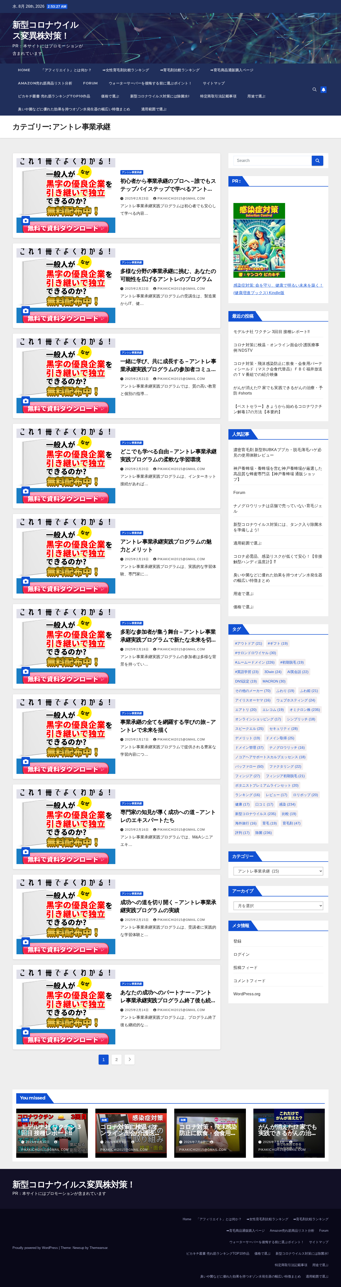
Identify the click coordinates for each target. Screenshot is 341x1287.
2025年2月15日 (137, 920)
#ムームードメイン (255, 662)
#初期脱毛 (292, 662)
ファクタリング (285, 766)
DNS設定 (246, 681)
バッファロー (249, 766)
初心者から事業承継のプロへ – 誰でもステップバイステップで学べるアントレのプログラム (168, 189)
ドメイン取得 (280, 738)
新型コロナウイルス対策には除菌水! (159, 96)
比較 (289, 814)
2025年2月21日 (137, 379)
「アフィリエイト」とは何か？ (66, 70)
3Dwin (273, 672)
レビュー (276, 795)
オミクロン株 (305, 710)
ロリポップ (305, 795)
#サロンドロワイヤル (255, 653)
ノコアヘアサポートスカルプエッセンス (270, 757)
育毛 (269, 823)
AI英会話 (298, 672)
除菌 (263, 833)
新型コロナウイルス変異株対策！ (73, 1184)
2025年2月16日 (137, 829)
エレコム (273, 710)
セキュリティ (283, 729)
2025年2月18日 (137, 649)
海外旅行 (246, 823)
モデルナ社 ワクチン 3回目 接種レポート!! (271, 332)
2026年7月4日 (274, 1142)
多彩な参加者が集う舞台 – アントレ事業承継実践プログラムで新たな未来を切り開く (168, 639)
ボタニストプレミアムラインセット (267, 785)
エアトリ (246, 710)
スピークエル (249, 729)
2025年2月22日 (137, 288)
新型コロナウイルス (255, 814)
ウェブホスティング (295, 700)
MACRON (274, 681)
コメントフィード (249, 981)
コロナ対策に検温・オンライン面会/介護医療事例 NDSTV (130, 1133)
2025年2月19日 (137, 559)
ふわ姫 (309, 691)
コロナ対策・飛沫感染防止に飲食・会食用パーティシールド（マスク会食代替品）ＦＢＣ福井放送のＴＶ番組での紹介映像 (277, 369)
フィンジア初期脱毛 (285, 776)
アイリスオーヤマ (253, 700)
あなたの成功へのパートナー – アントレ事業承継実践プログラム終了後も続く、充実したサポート (166, 1000)
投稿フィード (245, 967)
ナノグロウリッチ (287, 747)
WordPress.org (247, 994)
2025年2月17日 (137, 739)
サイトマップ (214, 83)
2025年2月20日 (137, 469)
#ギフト (278, 643)
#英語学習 (247, 672)
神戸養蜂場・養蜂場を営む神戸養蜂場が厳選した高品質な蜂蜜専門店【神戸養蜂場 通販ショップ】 (277, 473)
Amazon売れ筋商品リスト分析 (45, 83)
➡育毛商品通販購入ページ (231, 70)
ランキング (247, 795)
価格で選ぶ (110, 96)
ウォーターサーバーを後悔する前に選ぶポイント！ (150, 83)
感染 (287, 804)
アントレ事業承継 (132, 172)
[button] (315, 89)
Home (24, 70)
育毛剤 (292, 823)
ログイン (241, 954)
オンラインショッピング (258, 719)
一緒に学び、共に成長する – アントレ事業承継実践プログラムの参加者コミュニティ (168, 369)
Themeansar (98, 1248)
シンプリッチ (301, 719)
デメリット (247, 738)
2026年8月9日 (116, 1142)
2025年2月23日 (137, 198)
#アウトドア (248, 643)
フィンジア (247, 776)
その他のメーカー (253, 691)
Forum (90, 83)
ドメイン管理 (249, 747)
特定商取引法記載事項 (218, 96)
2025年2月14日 (137, 1010)
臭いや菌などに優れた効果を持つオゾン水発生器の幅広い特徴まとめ (74, 109)
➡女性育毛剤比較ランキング (126, 70)
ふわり (285, 691)
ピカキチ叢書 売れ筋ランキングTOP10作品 (54, 96)
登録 (237, 941)
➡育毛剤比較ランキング (180, 70)
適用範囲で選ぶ (154, 109)
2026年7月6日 (195, 1142)
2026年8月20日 (38, 1142)
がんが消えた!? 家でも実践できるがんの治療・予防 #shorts (288, 1133)
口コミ (264, 804)
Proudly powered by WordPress (35, 1248)
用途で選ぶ (256, 96)
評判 (242, 833)
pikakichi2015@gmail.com (181, 198)
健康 (242, 804)
